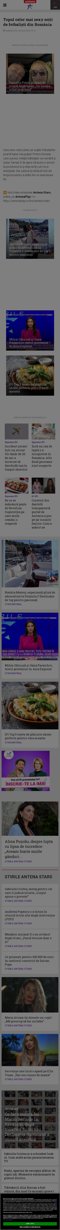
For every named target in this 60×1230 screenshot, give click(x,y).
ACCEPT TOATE (30, 1223)
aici (17, 1208)
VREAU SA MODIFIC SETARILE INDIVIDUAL (30, 1227)
